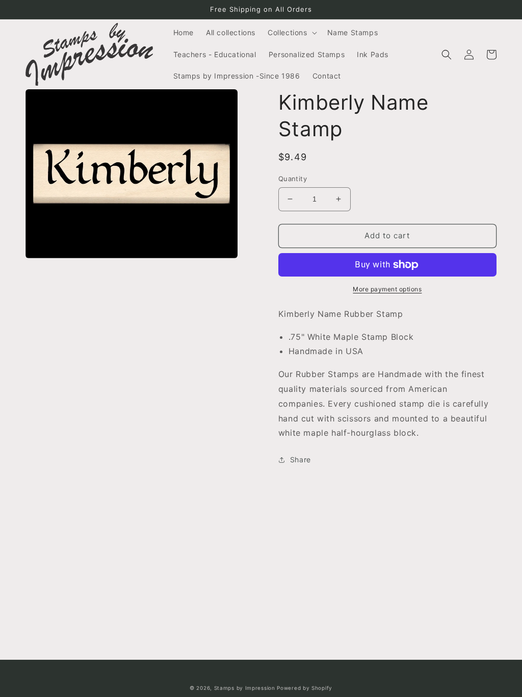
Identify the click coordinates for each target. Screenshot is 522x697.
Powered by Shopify (304, 688)
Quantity (292, 179)
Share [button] (300, 459)
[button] (291, 32)
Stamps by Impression (244, 688)
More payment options (387, 289)
